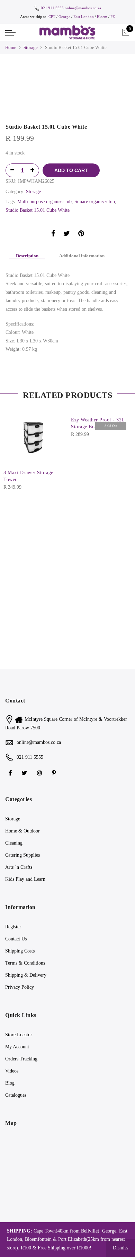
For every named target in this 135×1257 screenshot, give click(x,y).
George (64, 16)
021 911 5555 (52, 8)
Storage (31, 47)
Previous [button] (22, 72)
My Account (17, 1046)
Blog (10, 1083)
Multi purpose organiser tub (44, 201)
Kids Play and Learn (25, 879)
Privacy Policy (19, 987)
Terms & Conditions (25, 963)
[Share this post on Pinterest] (81, 234)
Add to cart (71, 170)
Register (13, 926)
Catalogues (15, 1095)
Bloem (102, 16)
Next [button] (117, 72)
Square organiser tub (94, 201)
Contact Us (16, 938)
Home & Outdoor (22, 831)
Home (10, 47)
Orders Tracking (21, 1058)
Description (27, 255)
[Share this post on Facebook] (53, 234)
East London (84, 16)
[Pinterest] (54, 772)
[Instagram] (40, 772)
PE (112, 16)
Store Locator (18, 1034)
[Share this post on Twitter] (66, 234)
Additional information (82, 255)
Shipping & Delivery (25, 975)
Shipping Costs (20, 951)
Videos (11, 1071)
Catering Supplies (22, 855)
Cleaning (13, 843)
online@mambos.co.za (83, 8)
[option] (67, 72)
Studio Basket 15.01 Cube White (38, 210)
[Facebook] (11, 772)
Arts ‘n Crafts (18, 867)
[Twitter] (25, 772)
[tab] (27, 256)
